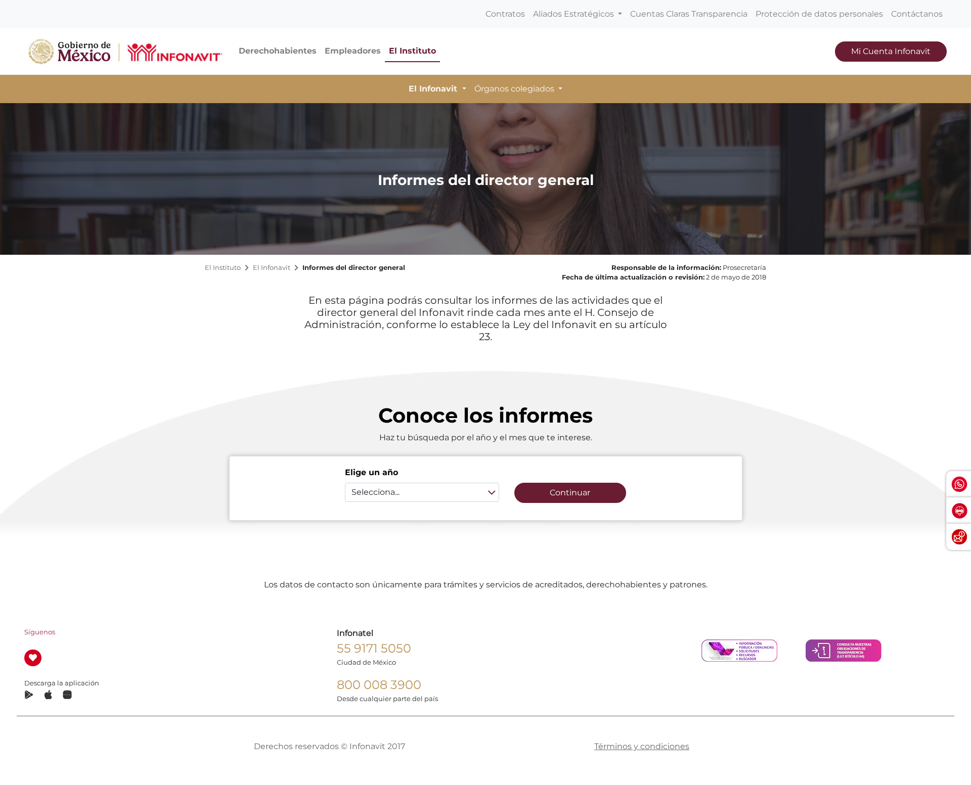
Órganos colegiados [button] (515, 89)
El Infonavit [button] (434, 89)
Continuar (570, 492)
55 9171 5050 (374, 648)
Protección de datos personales (819, 14)
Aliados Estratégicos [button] (574, 14)
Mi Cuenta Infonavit (891, 51)
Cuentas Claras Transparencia (688, 14)
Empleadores (353, 51)
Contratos (505, 14)
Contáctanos (917, 14)
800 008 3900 (379, 684)
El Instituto (412, 51)
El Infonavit (271, 267)
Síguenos (39, 632)
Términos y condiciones (641, 746)
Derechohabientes (278, 51)
